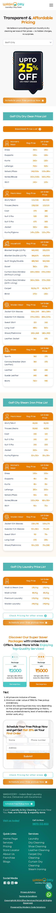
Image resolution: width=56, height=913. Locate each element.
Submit (28, 756)
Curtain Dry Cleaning (35, 863)
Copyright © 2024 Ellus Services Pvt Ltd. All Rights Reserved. (28, 901)
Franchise (9, 857)
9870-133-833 (40, 824)
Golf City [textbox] (10, 42)
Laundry (33, 838)
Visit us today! (11, 820)
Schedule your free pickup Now (22, 100)
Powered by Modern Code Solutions (28, 907)
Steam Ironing (37, 869)
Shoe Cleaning (37, 846)
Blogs (6, 861)
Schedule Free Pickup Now (17, 804)
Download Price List (26, 129)
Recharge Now (14, 684)
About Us (9, 854)
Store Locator (11, 850)
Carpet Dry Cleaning (35, 856)
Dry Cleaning (36, 842)
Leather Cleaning (39, 850)
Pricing (7, 846)
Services (8, 842)
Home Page (10, 838)
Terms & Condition (28, 896)
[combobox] (28, 42)
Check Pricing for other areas (26, 616)
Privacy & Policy (28, 892)
